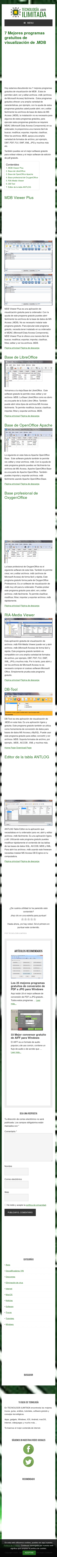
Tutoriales (10, 1318)
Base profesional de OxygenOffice (23, 177)
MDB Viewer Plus (15, 167)
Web (7, 1192)
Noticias (9, 1300)
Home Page (10, 747)
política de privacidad (36, 1204)
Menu (30, 22)
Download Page (24, 747)
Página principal (12, 347)
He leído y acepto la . (26, 1204)
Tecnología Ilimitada (28, 12)
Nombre (8, 1166)
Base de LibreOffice (16, 171)
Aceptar (29, 1553)
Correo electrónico (13, 1179)
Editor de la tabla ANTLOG (19, 187)
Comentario (11, 1131)
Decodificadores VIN (15, 1270)
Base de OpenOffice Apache (20, 174)
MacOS (9, 1294)
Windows (10, 1324)
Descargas (10, 1276)
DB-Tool (11, 183)
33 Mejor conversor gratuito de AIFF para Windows (28, 1036)
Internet (9, 1288)
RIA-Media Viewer (16, 180)
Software (9, 1306)
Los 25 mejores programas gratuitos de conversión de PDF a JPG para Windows (28, 986)
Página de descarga (29, 347)
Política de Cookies (12, 1546)
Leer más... (16, 1052)
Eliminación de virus (14, 1282)
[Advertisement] (28, 66)
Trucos (9, 1312)
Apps (8, 1264)
